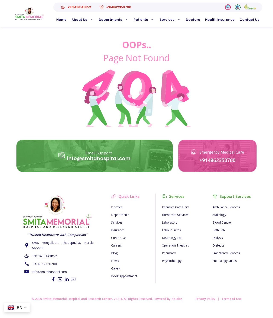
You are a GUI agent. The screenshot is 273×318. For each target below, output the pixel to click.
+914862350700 (217, 160)
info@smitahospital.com (99, 158)
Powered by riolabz (168, 299)
